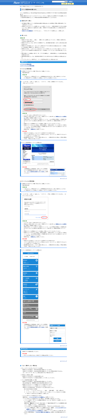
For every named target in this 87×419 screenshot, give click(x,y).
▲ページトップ (63, 178)
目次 (64, 4)
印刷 (71, 4)
